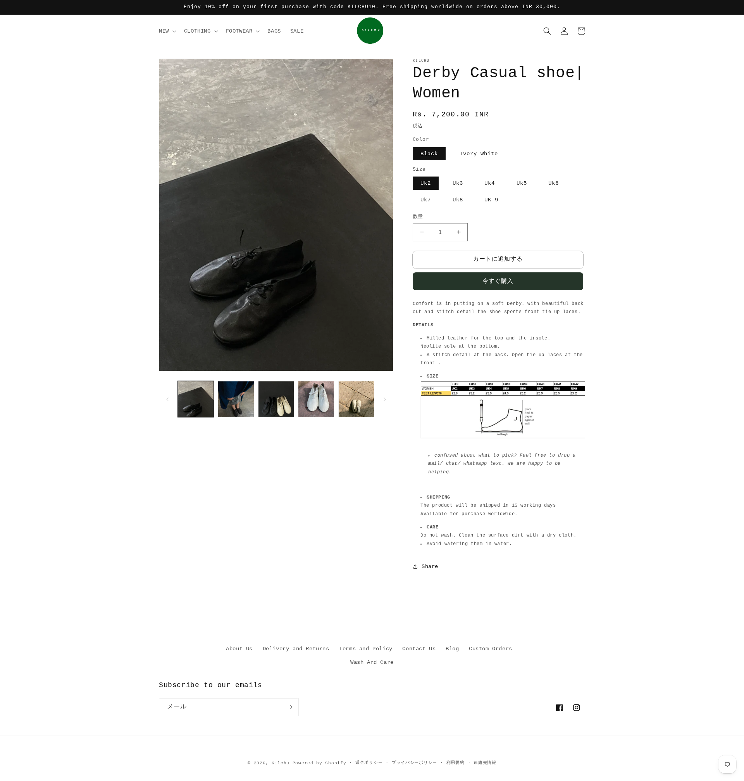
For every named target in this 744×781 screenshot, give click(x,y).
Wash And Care (372, 662)
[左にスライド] (167, 399)
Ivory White (479, 154)
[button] (166, 31)
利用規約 (455, 762)
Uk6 (553, 183)
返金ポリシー (368, 762)
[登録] (289, 707)
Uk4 (489, 183)
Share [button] (430, 566)
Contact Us (419, 649)
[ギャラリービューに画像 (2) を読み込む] (236, 399)
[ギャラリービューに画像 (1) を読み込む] (196, 399)
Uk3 (458, 183)
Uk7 (425, 200)
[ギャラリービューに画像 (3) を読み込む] (276, 399)
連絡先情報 (485, 762)
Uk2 (425, 183)
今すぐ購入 (497, 281)
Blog (452, 649)
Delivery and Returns (296, 649)
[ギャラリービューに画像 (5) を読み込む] (356, 399)
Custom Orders (490, 649)
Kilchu (280, 763)
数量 (418, 217)
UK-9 (491, 200)
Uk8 (458, 200)
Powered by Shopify (319, 763)
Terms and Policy (366, 649)
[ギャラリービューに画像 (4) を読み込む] (316, 399)
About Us (239, 649)
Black (429, 154)
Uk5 (522, 183)
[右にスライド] (384, 399)
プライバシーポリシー (414, 762)
